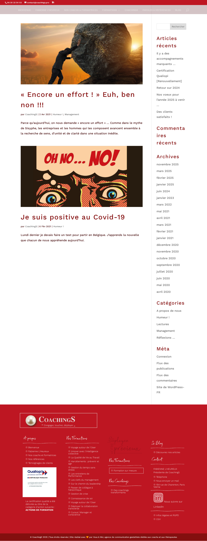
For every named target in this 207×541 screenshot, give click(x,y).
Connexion (164, 356)
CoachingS (31, 114)
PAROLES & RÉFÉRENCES (156, 10)
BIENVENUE (24, 10)
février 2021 (165, 231)
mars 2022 (164, 204)
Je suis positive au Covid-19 (73, 217)
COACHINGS (131, 10)
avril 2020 (164, 291)
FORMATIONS (109, 10)
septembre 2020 (168, 265)
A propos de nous (169, 310)
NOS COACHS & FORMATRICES (81, 10)
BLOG (178, 10)
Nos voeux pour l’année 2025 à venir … (171, 100)
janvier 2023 (165, 197)
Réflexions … (166, 337)
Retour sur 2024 (168, 87)
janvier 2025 (165, 184)
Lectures (163, 324)
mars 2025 (164, 171)
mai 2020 (163, 285)
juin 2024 (163, 191)
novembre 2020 (168, 251)
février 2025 (165, 177)
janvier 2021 (165, 238)
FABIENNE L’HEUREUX (47, 10)
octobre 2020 (166, 258)
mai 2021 (163, 211)
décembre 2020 (168, 244)
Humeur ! (58, 114)
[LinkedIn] (53, 2)
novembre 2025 (168, 164)
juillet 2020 (165, 271)
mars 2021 (164, 224)
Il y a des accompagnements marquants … (170, 59)
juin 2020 (163, 278)
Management (72, 114)
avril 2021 (163, 218)
